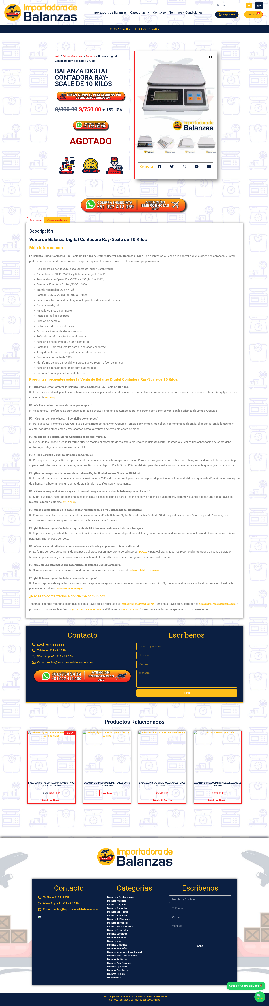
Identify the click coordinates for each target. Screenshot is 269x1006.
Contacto (159, 12)
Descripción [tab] (36, 220)
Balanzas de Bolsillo (117, 915)
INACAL (143, 552)
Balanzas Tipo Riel (116, 974)
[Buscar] (249, 5)
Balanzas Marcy (115, 941)
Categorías (137, 12)
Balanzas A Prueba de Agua (120, 897)
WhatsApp (50, 397)
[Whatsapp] (259, 5)
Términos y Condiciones (186, 12)
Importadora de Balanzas (109, 12)
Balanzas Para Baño (117, 948)
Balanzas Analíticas (116, 901)
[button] (211, 57)
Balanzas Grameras (116, 937)
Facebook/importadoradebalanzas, (137, 604)
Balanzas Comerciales (117, 908)
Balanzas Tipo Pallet (117, 966)
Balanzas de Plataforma (118, 919)
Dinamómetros (114, 977)
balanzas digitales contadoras (144, 570)
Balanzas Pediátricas (117, 959)
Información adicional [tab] (56, 220)
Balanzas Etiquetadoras (118, 930)
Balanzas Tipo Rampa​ (117, 970)
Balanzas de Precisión (118, 923)
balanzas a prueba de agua (70, 588)
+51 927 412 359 (129, 609)
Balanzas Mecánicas (117, 945)
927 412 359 (69, 502)
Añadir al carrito (51, 800)
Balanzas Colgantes (116, 904)
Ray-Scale (91, 56)
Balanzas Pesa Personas (119, 963)
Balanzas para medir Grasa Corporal (124, 952)
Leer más (106, 793)
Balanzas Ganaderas (117, 934)
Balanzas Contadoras (73, 56)
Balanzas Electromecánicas (120, 926)
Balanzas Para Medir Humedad (122, 955)
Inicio (57, 56)
